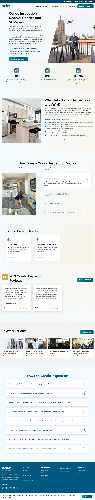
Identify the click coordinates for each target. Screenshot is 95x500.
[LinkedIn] (2, 488)
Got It (87, 496)
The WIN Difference (55, 6)
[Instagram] (10, 488)
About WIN (26, 478)
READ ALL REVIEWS (85, 280)
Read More (11, 257)
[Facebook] (6, 488)
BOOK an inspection (85, 6)
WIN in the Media (64, 471)
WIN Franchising (78, 1)
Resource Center (89, 1)
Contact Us (72, 6)
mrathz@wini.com (84, 473)
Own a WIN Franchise (65, 468)
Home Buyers (45, 470)
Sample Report (27, 475)
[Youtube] (17, 488)
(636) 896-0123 (83, 470)
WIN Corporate (67, 1)
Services (45, 6)
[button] (47, 384)
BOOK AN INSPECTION (18, 59)
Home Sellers (44, 475)
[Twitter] (14, 488)
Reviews (65, 6)
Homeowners (45, 473)
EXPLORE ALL (87, 332)
